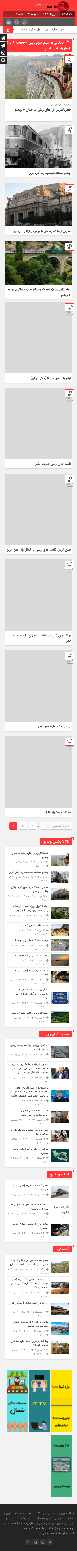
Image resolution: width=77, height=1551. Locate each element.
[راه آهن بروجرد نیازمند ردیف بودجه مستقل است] (38, 1052)
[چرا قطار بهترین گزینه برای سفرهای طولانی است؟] (38, 1347)
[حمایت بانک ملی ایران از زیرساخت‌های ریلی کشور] (38, 1117)
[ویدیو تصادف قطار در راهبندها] (38, 944)
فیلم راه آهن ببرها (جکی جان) (50, 378)
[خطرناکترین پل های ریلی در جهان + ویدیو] (38, 859)
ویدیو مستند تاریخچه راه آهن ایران (49, 173)
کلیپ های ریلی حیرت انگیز (53, 463)
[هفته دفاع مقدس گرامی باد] (38, 930)
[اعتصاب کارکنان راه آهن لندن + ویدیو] (38, 977)
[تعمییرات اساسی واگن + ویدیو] (38, 960)
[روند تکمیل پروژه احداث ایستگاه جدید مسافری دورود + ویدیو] (38, 912)
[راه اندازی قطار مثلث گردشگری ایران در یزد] (38, 1309)
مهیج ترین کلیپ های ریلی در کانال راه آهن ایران (38, 549)
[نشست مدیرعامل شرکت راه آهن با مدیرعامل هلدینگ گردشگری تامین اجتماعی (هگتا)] (38, 1288)
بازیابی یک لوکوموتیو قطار (54, 726)
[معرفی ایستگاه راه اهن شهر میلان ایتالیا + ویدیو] (38, 893)
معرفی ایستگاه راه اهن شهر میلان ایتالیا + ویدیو (42, 231)
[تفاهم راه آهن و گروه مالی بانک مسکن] (38, 1155)
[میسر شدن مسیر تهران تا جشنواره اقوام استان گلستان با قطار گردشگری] (38, 1267)
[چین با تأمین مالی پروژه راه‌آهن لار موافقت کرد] (38, 1136)
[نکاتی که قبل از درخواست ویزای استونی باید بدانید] (38, 1328)
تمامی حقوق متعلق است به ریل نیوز (56, 1533)
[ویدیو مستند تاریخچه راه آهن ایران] (38, 876)
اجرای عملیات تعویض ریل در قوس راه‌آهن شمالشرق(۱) (45, 29)
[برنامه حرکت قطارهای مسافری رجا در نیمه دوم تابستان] (38, 1211)
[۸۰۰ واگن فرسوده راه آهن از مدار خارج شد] (38, 1192)
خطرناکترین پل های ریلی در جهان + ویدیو (43, 109)
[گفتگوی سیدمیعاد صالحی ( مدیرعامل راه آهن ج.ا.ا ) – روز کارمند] (38, 998)
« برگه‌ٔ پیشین (60, 825)
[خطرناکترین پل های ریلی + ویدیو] (38, 1017)
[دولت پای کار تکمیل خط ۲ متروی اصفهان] (38, 1230)
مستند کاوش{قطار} (58, 812)
